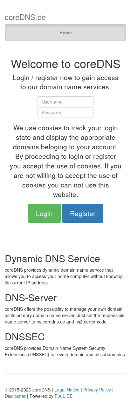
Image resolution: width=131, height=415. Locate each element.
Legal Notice (66, 389)
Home (65, 32)
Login (44, 213)
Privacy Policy (97, 389)
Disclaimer (15, 396)
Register (82, 213)
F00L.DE (63, 396)
